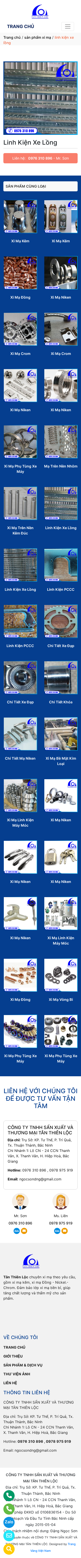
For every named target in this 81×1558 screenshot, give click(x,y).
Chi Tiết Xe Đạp (60, 645)
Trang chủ (12, 37)
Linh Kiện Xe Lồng (60, 528)
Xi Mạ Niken (61, 297)
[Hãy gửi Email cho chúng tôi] (6, 1536)
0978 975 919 (60, 1223)
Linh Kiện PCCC (60, 589)
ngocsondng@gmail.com (40, 1179)
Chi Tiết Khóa (60, 702)
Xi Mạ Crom (20, 353)
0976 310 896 (40, 158)
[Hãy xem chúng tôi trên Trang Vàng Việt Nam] (6, 1549)
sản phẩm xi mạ (37, 37)
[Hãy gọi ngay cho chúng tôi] (6, 1509)
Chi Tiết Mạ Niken (20, 758)
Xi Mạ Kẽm (20, 241)
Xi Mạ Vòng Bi (61, 999)
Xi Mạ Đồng (20, 297)
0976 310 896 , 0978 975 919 (47, 1170)
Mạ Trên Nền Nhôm (60, 466)
